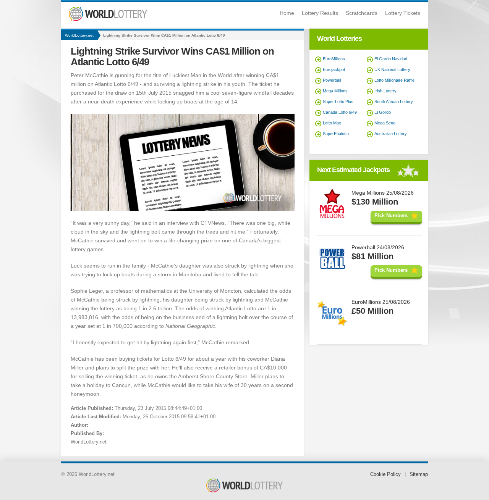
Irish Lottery (385, 91)
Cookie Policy (385, 474)
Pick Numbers (391, 215)
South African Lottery (393, 101)
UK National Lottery (392, 69)
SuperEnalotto (336, 133)
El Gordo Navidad (390, 58)
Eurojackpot (334, 69)
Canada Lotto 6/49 (340, 112)
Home (287, 13)
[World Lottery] (108, 19)
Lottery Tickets (402, 13)
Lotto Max (332, 123)
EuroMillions (334, 58)
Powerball (332, 80)
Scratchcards (361, 13)
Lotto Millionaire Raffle (394, 80)
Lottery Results (320, 13)
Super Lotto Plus (338, 101)
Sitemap (419, 474)
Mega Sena (384, 123)
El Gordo (382, 112)
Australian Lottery (390, 133)
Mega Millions (335, 91)
